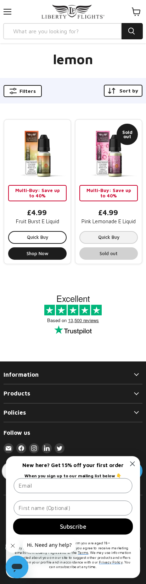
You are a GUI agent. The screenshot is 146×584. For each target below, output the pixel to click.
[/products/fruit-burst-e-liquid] (37, 153)
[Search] (132, 31)
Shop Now (38, 253)
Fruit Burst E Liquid (37, 221)
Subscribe (73, 526)
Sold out (109, 253)
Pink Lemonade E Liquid (109, 221)
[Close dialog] (132, 464)
